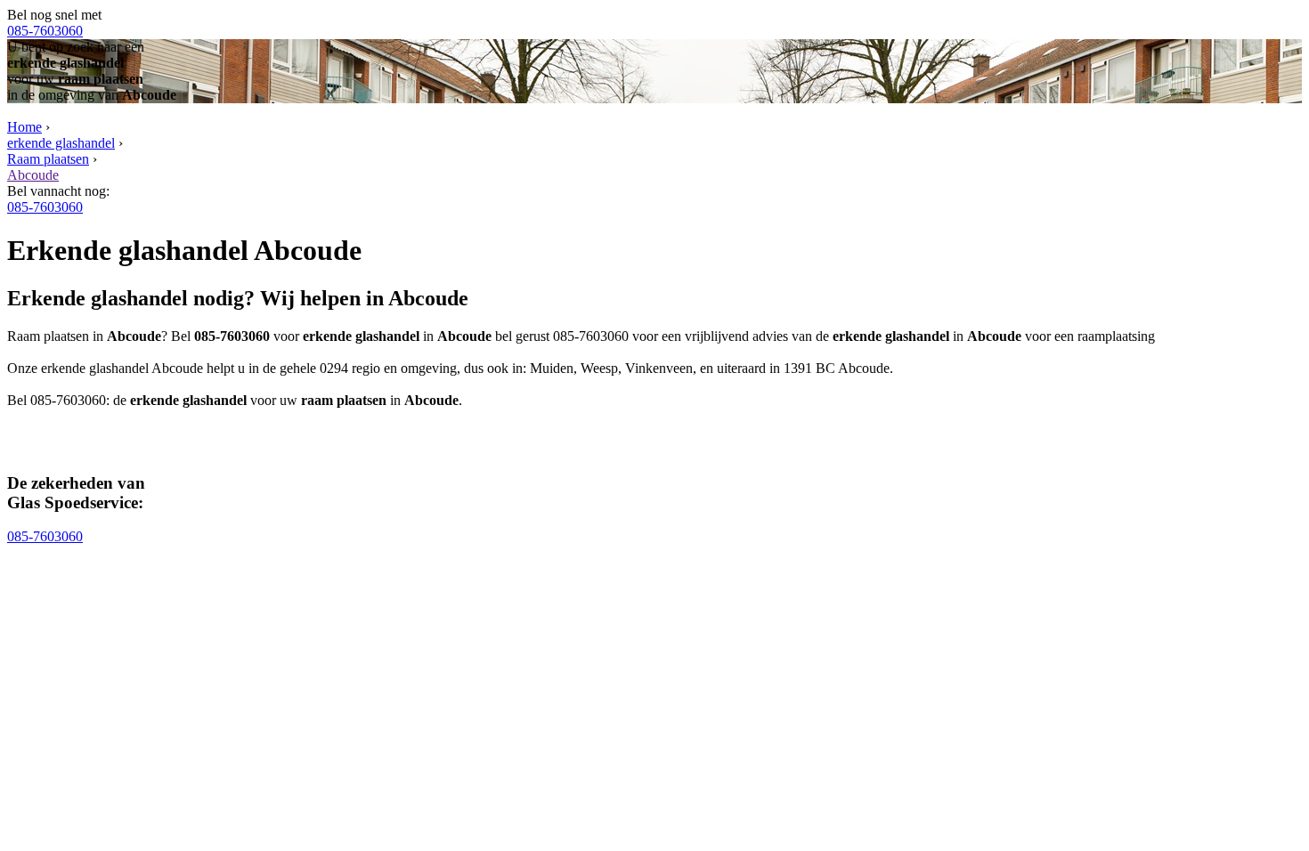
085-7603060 (45, 30)
